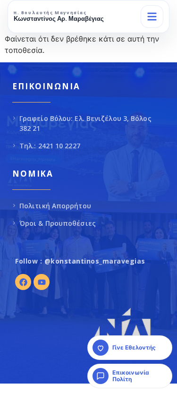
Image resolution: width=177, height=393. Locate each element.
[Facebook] (23, 282)
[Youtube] (42, 282)
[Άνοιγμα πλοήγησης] (152, 16)
